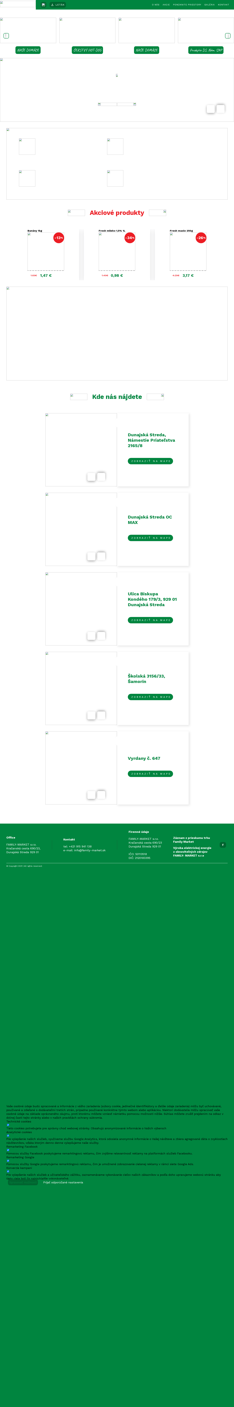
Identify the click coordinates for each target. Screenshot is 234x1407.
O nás (156, 4)
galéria (209, 4)
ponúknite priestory (187, 4)
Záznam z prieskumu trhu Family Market (191, 839)
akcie (166, 4)
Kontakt (223, 4)
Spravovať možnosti (23, 1182)
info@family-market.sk (90, 850)
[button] (6, 35)
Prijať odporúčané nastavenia (63, 1182)
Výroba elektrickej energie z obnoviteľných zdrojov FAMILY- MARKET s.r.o (192, 851)
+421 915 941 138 (80, 846)
